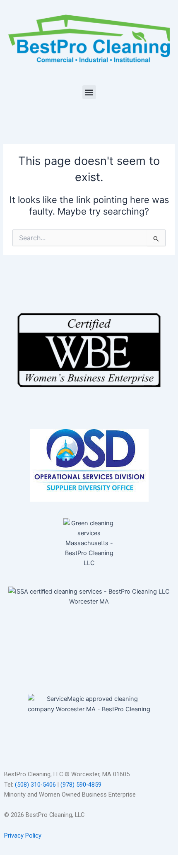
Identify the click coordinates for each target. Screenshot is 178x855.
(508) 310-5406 (35, 784)
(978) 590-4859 (80, 784)
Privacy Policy (22, 835)
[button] (89, 92)
